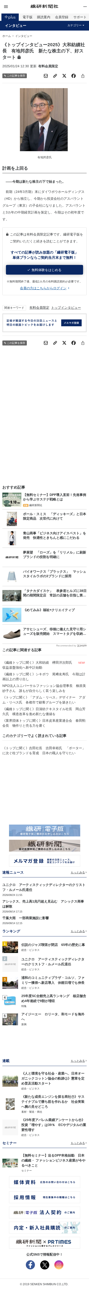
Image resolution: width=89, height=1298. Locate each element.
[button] (16, 7)
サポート (80, 17)
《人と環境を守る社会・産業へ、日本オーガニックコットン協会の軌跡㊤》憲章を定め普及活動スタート (52, 1078)
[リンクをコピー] (55, 76)
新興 (24, 1024)
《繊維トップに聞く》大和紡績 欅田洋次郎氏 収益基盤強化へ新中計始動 (38, 665)
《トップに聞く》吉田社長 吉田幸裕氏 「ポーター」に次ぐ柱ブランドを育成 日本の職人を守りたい (43, 750)
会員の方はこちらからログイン (43, 288)
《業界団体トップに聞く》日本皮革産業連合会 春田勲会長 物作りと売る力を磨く (43, 723)
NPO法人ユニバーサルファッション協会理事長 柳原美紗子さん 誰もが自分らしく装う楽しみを (44, 688)
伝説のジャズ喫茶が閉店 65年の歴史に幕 (53, 945)
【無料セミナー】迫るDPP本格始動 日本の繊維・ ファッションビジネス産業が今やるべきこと (53, 1160)
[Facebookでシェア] (73, 76)
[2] (10, 964)
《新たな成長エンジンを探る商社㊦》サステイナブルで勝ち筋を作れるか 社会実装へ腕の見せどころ (52, 1101)
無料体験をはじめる (46, 270)
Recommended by (66, 645)
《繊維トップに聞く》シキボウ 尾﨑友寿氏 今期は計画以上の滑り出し (43, 676)
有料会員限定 (39, 307)
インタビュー (15, 25)
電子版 (28, 17)
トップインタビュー (66, 307)
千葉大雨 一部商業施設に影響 (25, 918)
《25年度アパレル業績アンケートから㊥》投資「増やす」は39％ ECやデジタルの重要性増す (53, 1125)
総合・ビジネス (30, 950)
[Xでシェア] (64, 76)
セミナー (26, 1170)
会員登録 (61, 17)
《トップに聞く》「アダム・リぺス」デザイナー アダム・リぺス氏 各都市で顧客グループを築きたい (43, 699)
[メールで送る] (46, 76)
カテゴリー (74, 25)
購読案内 (43, 17)
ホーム (6, 36)
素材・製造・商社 (31, 1111)
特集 (24, 1006)
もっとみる (78, 872)
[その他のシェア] (83, 76)
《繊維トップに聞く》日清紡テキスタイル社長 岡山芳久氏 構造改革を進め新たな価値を (43, 711)
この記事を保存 (16, 75)
